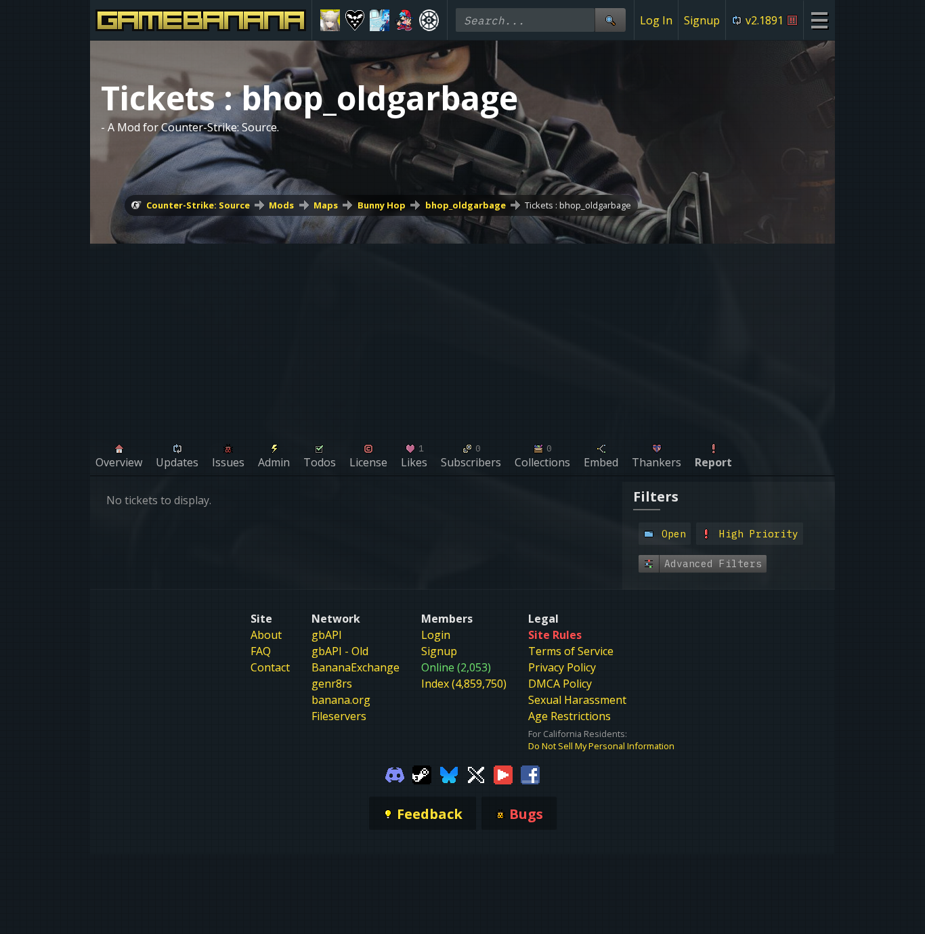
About (266, 634)
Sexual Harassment (577, 699)
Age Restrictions (569, 716)
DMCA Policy (560, 683)
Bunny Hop (382, 205)
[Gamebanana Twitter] (476, 773)
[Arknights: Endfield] (330, 20)
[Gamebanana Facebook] (530, 773)
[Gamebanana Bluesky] (449, 773)
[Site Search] (610, 20)
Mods (281, 205)
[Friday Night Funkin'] (404, 20)
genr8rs (331, 683)
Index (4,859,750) (464, 683)
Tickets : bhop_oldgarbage (578, 205)
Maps (326, 205)
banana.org (340, 699)
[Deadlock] (429, 20)
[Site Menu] (819, 20)
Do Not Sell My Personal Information (601, 746)
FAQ (261, 651)
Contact (270, 667)
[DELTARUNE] (355, 20)
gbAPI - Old (339, 651)
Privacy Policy (562, 667)
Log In (656, 20)
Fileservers (338, 716)
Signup (702, 20)
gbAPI (326, 634)
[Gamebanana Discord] (395, 773)
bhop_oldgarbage (465, 205)
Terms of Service (571, 651)
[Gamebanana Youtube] (503, 773)
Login (435, 634)
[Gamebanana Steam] (422, 773)
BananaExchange (355, 667)
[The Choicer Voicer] (379, 20)
